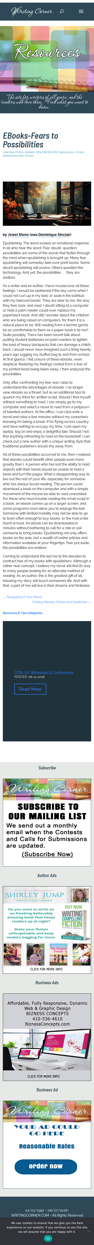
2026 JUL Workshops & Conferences (43, 672)
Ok (48, 1238)
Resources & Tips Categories (22, 613)
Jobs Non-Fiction (13, 152)
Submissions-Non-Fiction (18, 155)
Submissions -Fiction (71, 152)
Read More (30, 689)
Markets (30, 152)
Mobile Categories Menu (33, 169)
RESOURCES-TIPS (46, 152)
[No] (88, 1231)
